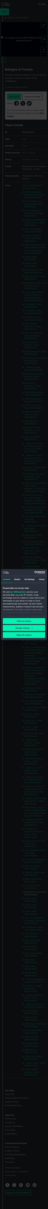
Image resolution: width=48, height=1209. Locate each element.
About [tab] (41, 579)
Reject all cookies (24, 635)
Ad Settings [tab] (29, 579)
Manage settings (23, 628)
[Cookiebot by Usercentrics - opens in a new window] (34, 572)
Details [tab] (17, 579)
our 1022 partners (18, 592)
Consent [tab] (6, 579)
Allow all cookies (24, 621)
